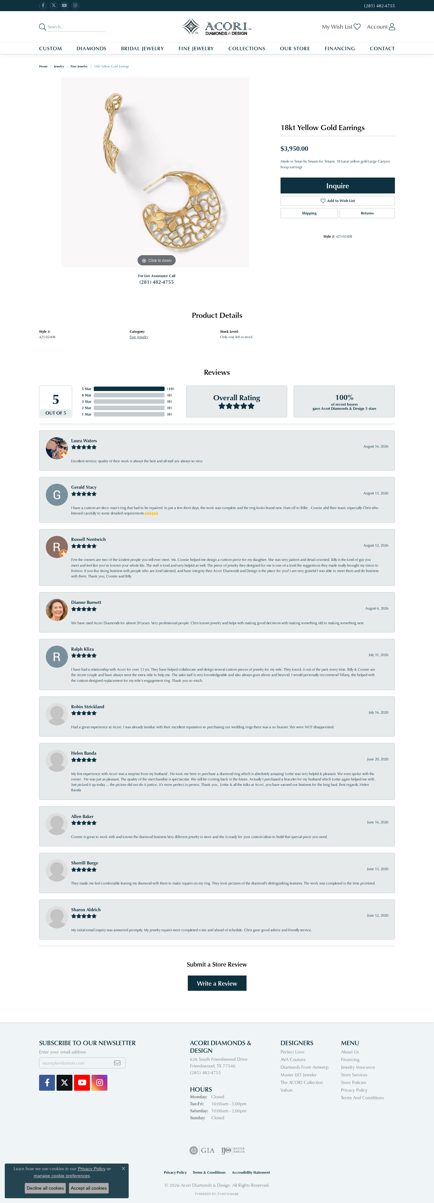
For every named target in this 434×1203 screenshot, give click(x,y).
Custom (50, 48)
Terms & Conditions (209, 1172)
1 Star (86, 414)
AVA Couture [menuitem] (293, 1059)
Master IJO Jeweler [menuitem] (299, 1075)
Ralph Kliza (82, 649)
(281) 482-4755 (156, 281)
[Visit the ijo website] (233, 1150)
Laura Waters (84, 440)
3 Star (86, 401)
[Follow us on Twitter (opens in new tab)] (54, 6)
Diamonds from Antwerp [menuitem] (305, 1067)
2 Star (86, 407)
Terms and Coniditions (362, 1098)
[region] (156, 172)
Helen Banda (83, 753)
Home (43, 66)
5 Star (86, 388)
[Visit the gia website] (202, 1150)
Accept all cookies (89, 1188)
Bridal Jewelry (142, 48)
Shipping (309, 213)
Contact (382, 48)
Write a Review (217, 983)
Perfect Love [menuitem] (292, 1052)
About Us (350, 1052)
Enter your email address (62, 1052)
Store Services (354, 1075)
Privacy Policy (354, 1090)
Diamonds (92, 48)
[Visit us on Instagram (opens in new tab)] (75, 6)
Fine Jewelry (196, 48)
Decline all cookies (45, 1188)
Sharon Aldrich (86, 909)
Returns (367, 213)
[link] (379, 5)
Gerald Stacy (84, 487)
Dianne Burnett (86, 602)
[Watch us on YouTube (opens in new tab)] (64, 6)
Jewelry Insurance (358, 1067)
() (170, 388)
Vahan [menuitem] (287, 1090)
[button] (341, 26)
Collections (246, 48)
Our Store (295, 48)
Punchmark (228, 1194)
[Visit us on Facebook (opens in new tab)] (43, 6)
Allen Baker (82, 816)
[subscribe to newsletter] (117, 1063)
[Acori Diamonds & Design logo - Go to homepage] (217, 26)
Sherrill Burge (84, 863)
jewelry (59, 66)
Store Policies (353, 1082)
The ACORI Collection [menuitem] (302, 1082)
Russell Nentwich (88, 539)
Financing (340, 48)
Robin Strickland (87, 706)
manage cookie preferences (62, 1175)
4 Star (86, 395)
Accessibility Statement (251, 1172)
